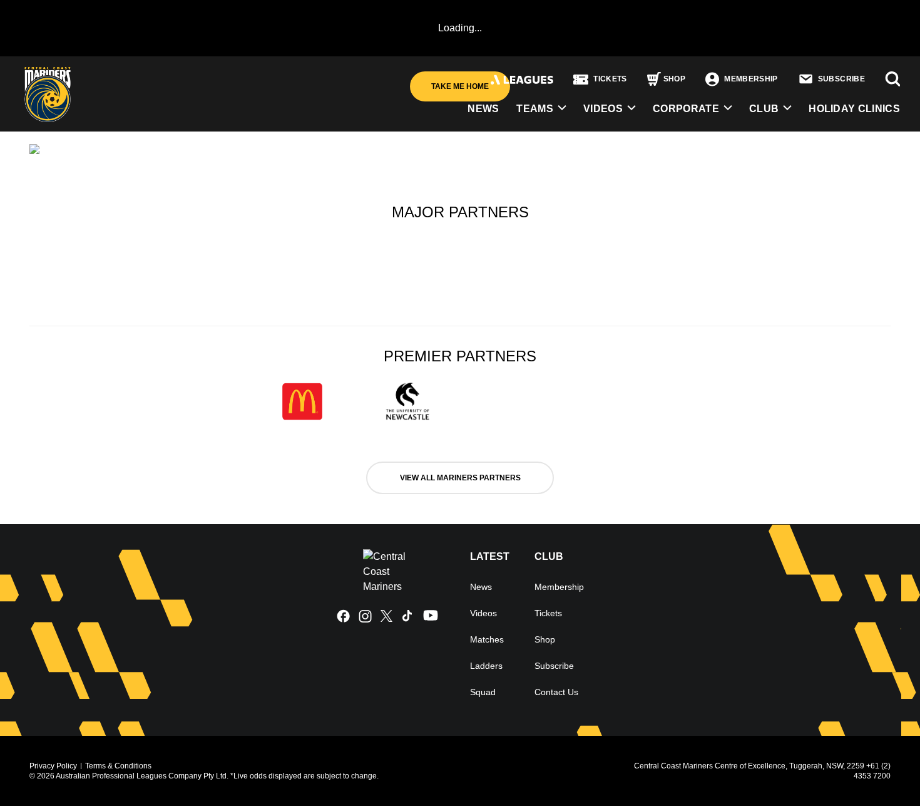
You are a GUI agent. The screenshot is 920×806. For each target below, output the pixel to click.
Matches (487, 639)
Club (764, 108)
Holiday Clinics (854, 108)
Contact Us (556, 692)
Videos (603, 108)
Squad (483, 692)
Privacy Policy (53, 766)
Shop (544, 639)
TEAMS (534, 108)
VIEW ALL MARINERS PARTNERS (460, 477)
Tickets (548, 613)
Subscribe (554, 666)
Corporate (686, 108)
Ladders (486, 666)
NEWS (483, 108)
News (481, 587)
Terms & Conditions (118, 766)
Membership (559, 587)
